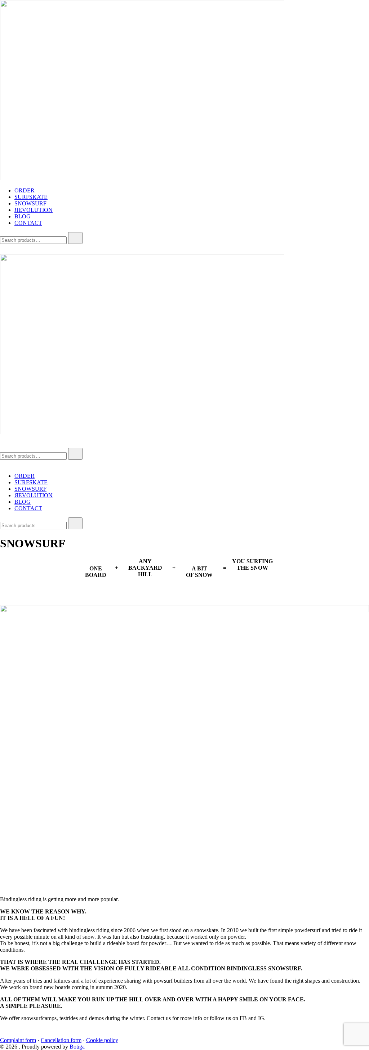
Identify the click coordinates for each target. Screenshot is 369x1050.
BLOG (22, 216)
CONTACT (28, 223)
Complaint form (18, 1040)
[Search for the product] (75, 238)
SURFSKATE (31, 197)
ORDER (24, 190)
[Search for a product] (7, 251)
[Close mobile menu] (3, 464)
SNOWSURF (30, 203)
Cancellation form (61, 1040)
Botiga (77, 1047)
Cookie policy (102, 1040)
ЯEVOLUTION (33, 210)
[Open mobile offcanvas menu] (3, 444)
